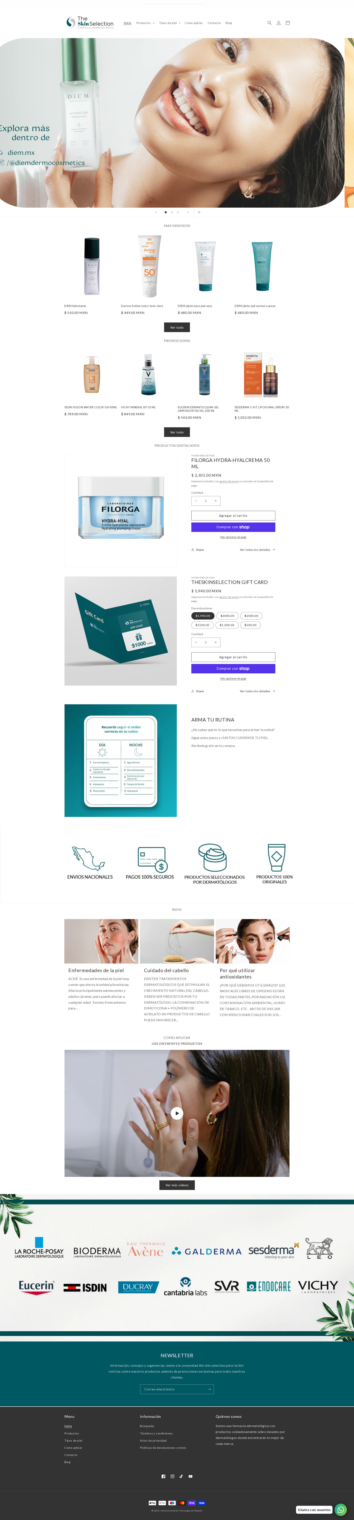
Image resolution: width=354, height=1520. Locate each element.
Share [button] (200, 549)
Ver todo (177, 327)
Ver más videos (177, 1185)
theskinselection (170, 1510)
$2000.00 (251, 616)
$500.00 (250, 625)
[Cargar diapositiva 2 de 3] (172, 212)
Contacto (71, 1455)
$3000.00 (227, 616)
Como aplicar (73, 1447)
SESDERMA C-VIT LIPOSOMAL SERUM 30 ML (262, 409)
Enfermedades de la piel (96, 970)
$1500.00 (202, 625)
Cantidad (197, 492)
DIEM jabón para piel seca (195, 306)
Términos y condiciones (156, 1433)
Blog (67, 1462)
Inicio (68, 1426)
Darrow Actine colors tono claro (142, 306)
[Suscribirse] (209, 1389)
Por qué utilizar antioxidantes (237, 973)
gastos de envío (229, 481)
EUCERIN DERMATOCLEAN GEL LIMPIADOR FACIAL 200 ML (198, 409)
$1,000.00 (227, 625)
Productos (71, 1433)
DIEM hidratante (75, 306)
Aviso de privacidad (153, 1440)
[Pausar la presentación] (198, 212)
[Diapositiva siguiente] (188, 212)
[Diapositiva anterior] (155, 212)
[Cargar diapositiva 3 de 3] (178, 212)
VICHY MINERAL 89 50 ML (138, 407)
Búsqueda (147, 1426)
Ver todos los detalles (255, 549)
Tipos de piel (73, 1440)
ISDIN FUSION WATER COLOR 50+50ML (90, 407)
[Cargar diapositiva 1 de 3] (166, 212)
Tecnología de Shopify (190, 1510)
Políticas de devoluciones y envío (163, 1447)
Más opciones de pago (233, 536)
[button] (145, 23)
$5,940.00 (203, 616)
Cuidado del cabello (166, 970)
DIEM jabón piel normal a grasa (255, 306)
